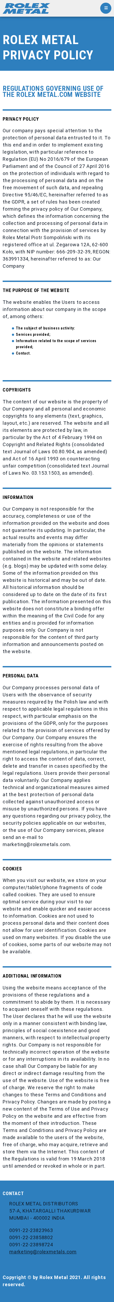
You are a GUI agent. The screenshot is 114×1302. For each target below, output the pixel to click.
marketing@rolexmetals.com (43, 1251)
